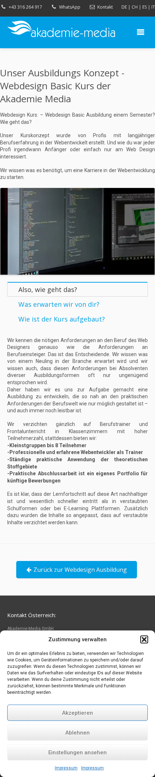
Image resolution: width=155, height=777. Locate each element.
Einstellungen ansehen (77, 752)
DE (124, 7)
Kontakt (105, 7)
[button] (144, 639)
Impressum (66, 768)
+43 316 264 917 (25, 7)
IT (153, 7)
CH (135, 7)
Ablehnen (77, 732)
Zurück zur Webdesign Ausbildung (80, 570)
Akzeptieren (77, 713)
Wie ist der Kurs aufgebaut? (61, 319)
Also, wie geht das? (47, 289)
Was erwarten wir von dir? (58, 304)
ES (144, 7)
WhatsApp (69, 7)
